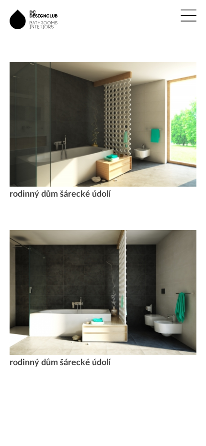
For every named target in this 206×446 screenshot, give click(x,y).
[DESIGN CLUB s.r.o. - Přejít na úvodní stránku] (33, 31)
